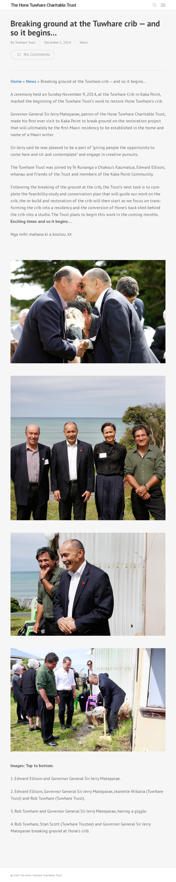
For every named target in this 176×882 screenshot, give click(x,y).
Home (16, 81)
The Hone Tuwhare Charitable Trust (43, 5)
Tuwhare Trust (25, 42)
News (84, 42)
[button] (163, 5)
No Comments (36, 54)
